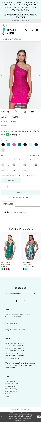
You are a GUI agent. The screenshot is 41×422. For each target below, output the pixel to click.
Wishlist (8, 394)
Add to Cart (21, 192)
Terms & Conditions (13, 384)
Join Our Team (11, 391)
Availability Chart (11, 180)
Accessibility (10, 386)
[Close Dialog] (1, 417)
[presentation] (10, 246)
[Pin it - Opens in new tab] (25, 111)
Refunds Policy (11, 389)
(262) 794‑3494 (11, 323)
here (24, 420)
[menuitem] (21, 30)
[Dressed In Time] (9, 30)
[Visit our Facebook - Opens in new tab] (16, 301)
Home (4, 39)
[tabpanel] (20, 75)
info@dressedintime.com (15, 330)
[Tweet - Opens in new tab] (16, 111)
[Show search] (31, 30)
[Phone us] (26, 30)
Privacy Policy (10, 381)
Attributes (8, 204)
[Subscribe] (34, 293)
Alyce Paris (16, 39)
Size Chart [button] (35, 155)
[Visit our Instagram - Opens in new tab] (24, 301)
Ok (39, 417)
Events (7, 396)
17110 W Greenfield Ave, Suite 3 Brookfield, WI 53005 (17, 316)
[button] (21, 30)
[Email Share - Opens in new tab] (32, 111)
